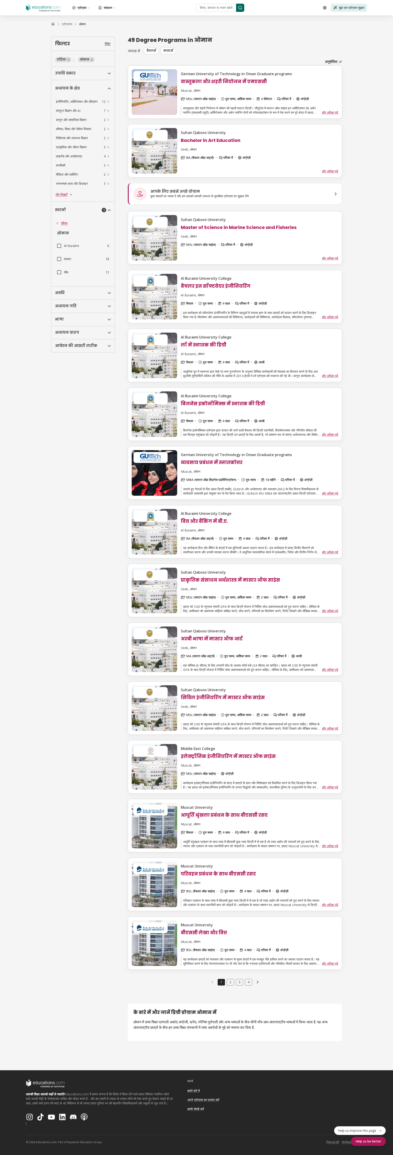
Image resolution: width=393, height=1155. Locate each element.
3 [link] (239, 982)
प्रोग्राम (82, 7)
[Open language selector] (325, 8)
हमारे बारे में (193, 1090)
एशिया (64, 223)
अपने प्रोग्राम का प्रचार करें (203, 1100)
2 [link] (230, 982)
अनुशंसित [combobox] (331, 61)
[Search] (240, 8)
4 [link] (248, 982)
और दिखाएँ (61, 194)
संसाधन (108, 7)
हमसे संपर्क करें (195, 1109)
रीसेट (108, 43)
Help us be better (368, 1141)
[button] (63, 59)
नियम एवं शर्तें (332, 1142)
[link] (82, 24)
